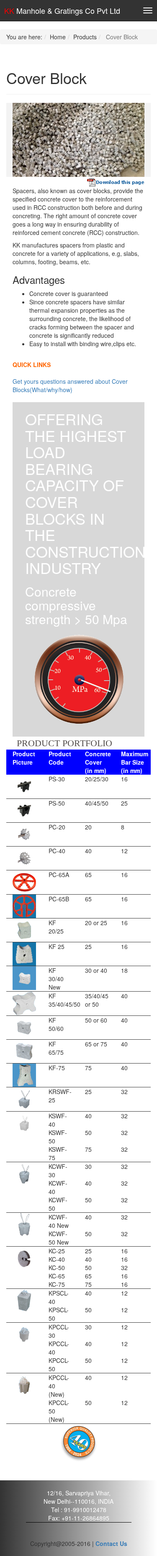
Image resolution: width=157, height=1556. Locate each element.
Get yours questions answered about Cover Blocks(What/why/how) (70, 385)
